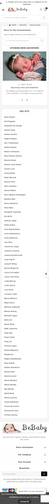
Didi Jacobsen (10, 186)
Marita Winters (10, 298)
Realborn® (9, 354)
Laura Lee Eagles (11, 272)
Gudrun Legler (10, 221)
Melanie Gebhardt (12, 307)
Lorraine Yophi (10, 294)
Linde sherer (9, 285)
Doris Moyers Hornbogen (15, 195)
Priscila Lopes (10, 346)
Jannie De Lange (11, 247)
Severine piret (10, 376)
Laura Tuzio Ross (11, 277)
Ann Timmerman (11, 143)
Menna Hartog (10, 311)
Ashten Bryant (10, 147)
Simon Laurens (10, 398)
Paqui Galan (9, 337)
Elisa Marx (8, 208)
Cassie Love (9, 169)
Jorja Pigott (9, 259)
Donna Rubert (10, 190)
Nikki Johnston (10, 329)
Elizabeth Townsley (12, 212)
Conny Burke (9, 173)
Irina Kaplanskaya (12, 229)
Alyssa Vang (9, 130)
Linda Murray (10, 281)
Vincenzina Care (11, 411)
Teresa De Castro (11, 406)
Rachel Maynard (11, 350)
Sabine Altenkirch (12, 367)
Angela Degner (10, 139)
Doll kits (24, 111)
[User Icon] (41, 9)
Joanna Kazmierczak (13, 255)
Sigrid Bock (9, 393)
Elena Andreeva (11, 203)
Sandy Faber (9, 372)
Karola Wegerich (11, 268)
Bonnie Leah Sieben (13, 164)
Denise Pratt (9, 182)
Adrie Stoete (9, 117)
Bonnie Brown (10, 160)
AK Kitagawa (9, 121)
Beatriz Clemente (11, 152)
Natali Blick (9, 324)
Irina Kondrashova (12, 234)
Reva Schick (9, 363)
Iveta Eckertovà (11, 238)
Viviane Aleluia (10, 415)
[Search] (44, 17)
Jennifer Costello (11, 251)
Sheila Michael (10, 380)
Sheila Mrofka (10, 385)
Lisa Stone (8, 290)
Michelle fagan (10, 316)
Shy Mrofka (9, 389)
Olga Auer (8, 333)
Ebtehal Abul (9, 199)
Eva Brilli (8, 216)
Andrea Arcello (10, 134)
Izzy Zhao (8, 242)
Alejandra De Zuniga (13, 126)
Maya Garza (9, 303)
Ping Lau (8, 341)
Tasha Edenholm (11, 402)
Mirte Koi (8, 320)
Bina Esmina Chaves (13, 156)
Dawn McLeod (10, 177)
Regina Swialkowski (12, 359)
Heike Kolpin (9, 225)
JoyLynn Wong (10, 264)
